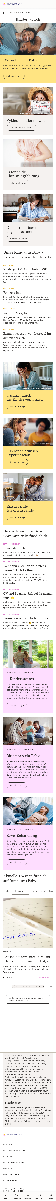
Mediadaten (8, 1156)
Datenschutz (9, 1168)
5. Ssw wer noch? (35, 1115)
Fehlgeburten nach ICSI (15, 1115)
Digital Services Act (12, 1174)
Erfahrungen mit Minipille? (31, 1113)
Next (51, 986)
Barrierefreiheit (10, 1180)
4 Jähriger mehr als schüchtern (25, 1119)
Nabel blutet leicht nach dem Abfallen (28, 1117)
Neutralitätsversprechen (14, 1150)
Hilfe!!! (38, 1118)
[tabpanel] (28, 939)
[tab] (13, 986)
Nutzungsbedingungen (13, 1162)
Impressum (8, 1144)
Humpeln (28, 1110)
